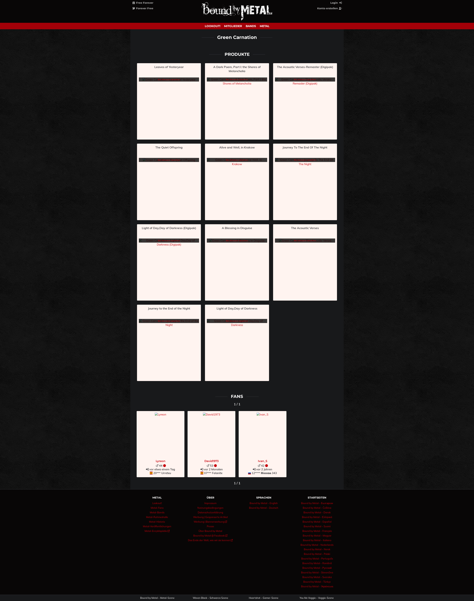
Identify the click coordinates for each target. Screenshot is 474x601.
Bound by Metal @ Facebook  (210, 535)
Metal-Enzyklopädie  (157, 530)
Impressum (210, 503)
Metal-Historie (157, 521)
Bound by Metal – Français (317, 530)
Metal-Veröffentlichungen (157, 526)
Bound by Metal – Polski (317, 553)
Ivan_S (262, 461)
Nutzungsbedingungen (210, 507)
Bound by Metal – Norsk (317, 549)
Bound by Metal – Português (317, 558)
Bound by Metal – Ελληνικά (317, 517)
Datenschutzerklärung (210, 512)
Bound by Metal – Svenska (317, 577)
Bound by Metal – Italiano (317, 540)
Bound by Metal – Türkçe (317, 581)
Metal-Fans (157, 507)
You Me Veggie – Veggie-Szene (317, 598)
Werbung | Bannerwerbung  (210, 521)
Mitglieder (233, 26)
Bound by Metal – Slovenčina (317, 572)
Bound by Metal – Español (317, 521)
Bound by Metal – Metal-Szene (157, 598)
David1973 (211, 461)
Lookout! (212, 26)
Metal (264, 26)
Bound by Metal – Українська (317, 586)
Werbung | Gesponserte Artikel (210, 517)
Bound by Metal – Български (317, 503)
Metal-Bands (157, 512)
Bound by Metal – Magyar (317, 535)
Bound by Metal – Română (317, 563)
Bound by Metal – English (264, 503)
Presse (210, 526)
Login (334, 2)
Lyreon (160, 461)
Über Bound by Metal (210, 530)
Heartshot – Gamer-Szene (263, 598)
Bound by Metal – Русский (317, 567)
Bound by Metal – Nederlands (317, 544)
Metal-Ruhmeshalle (157, 517)
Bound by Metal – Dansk (317, 512)
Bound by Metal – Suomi (317, 526)
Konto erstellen (328, 8)
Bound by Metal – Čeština (317, 507)
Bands (251, 26)
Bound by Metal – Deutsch (263, 507)
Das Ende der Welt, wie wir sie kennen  (210, 540)
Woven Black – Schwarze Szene (210, 598)
